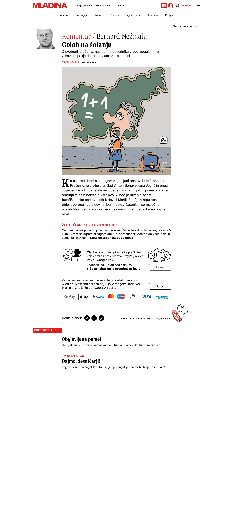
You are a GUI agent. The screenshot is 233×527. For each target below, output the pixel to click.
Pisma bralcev (128, 318)
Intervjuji (82, 15)
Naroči (160, 286)
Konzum (153, 15)
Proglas (169, 15)
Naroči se (187, 5)
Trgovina (118, 5)
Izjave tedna (133, 15)
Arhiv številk (102, 5)
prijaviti (135, 268)
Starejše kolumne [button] (183, 26)
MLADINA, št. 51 (71, 61)
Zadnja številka (83, 5)
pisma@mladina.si (161, 318)
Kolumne (64, 15)
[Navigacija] (198, 5)
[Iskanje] (177, 5)
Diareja (115, 15)
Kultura (98, 15)
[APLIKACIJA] (164, 5)
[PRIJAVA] (170, 5)
